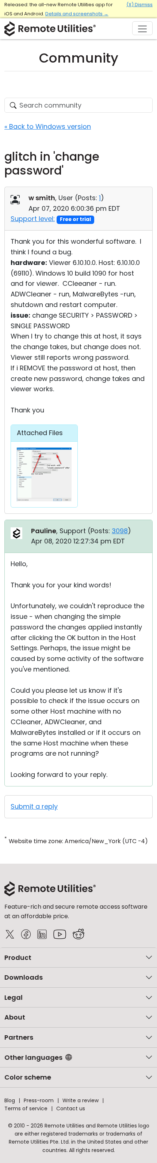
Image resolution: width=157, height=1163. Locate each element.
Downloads (23, 977)
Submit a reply (34, 806)
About (14, 1017)
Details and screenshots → (76, 13)
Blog (9, 1100)
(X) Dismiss (139, 4)
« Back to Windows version (47, 126)
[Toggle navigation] (142, 28)
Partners (18, 1037)
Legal (13, 997)
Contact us (70, 1108)
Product (17, 957)
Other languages (33, 1057)
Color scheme (27, 1077)
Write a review (80, 1100)
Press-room (39, 1100)
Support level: (33, 218)
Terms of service (25, 1108)
